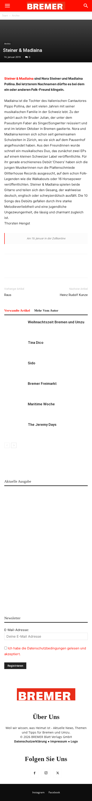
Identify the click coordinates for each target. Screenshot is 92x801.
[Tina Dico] (15, 347)
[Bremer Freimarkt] (15, 388)
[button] (7, 6)
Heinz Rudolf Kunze (74, 295)
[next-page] (13, 445)
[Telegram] (67, 269)
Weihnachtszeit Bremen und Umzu (56, 322)
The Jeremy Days (42, 424)
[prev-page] (7, 445)
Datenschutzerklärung (30, 741)
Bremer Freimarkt (42, 383)
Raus (7, 295)
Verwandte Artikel (17, 310)
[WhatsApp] (28, 269)
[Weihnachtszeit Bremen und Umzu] (15, 327)
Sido (31, 363)
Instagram (38, 792)
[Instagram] (46, 773)
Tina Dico (35, 342)
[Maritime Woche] (15, 409)
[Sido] (15, 368)
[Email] (48, 269)
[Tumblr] (57, 269)
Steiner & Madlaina (19, 78)
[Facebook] (8, 269)
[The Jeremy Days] (15, 429)
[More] (77, 269)
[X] (57, 773)
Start (5, 15)
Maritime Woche (41, 404)
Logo (74, 741)
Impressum (58, 741)
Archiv (15, 15)
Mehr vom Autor (46, 310)
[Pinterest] (18, 269)
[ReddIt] (38, 269)
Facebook (54, 792)
